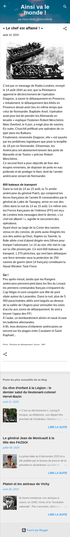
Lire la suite (57, 427)
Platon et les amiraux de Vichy (26, 484)
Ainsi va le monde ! (35, 10)
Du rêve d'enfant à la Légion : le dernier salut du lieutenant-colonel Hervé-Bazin (29, 392)
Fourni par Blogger (37, 530)
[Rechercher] (65, 7)
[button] (65, 29)
